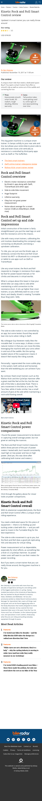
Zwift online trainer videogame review (21, 164)
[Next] (37, 124)
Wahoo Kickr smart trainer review (19, 167)
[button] (21, 126)
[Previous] (5, 124)
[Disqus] (21, 703)
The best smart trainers (15, 160)
